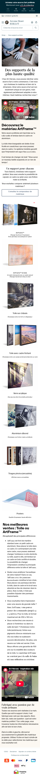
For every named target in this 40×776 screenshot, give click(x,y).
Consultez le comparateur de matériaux (20, 192)
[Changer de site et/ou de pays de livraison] (36, 16)
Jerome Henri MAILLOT (17, 22)
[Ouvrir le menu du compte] (32, 22)
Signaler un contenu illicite (27, 752)
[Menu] (2, 22)
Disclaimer (13, 752)
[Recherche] (35, 28)
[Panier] (36, 22)
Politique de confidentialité (20, 755)
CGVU (6, 752)
